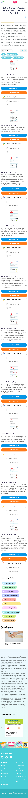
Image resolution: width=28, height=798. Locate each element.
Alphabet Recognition (11, 595)
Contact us (5, 773)
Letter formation (9, 616)
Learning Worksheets (11, 716)
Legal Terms (10, 792)
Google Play (5, 779)
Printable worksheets (8, 20)
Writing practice (9, 620)
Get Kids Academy (20, 770)
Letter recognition (9, 587)
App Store (5, 776)
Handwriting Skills (9, 608)
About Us (5, 770)
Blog (4, 768)
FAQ (17, 781)
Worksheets (5, 762)
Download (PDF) (14, 88)
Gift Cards (18, 773)
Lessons (18, 20)
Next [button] (25, 639)
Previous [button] (2, 639)
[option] (14, 638)
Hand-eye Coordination (11, 612)
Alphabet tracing (9, 600)
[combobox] (8, 51)
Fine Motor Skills (9, 583)
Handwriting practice (10, 591)
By (2, 50)
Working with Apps (20, 768)
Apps (4, 765)
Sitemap (4, 781)
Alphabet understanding (11, 604)
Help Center (5, 784)
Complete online (14, 92)
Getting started (19, 762)
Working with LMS (20, 765)
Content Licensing (20, 779)
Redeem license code (21, 776)
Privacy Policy (17, 792)
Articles (8, 629)
